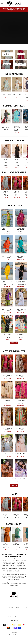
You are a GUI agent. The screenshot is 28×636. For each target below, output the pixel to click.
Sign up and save (14, 616)
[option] (14, 10)
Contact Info (14, 620)
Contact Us (14, 602)
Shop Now (13, 30)
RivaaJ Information (14, 611)
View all (14, 342)
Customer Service (14, 607)
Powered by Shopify (14, 634)
